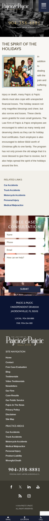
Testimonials (12, 376)
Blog (8, 372)
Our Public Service (15, 400)
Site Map (10, 419)
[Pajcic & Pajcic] (15, 6)
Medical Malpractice (13, 205)
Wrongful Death (13, 460)
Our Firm (10, 391)
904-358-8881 (24, 22)
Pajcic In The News (15, 405)
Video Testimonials (15, 381)
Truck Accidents (12, 190)
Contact (9, 362)
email (8, 519)
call (41, 519)
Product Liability (14, 456)
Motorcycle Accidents (14, 195)
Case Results (12, 395)
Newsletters (11, 386)
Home (8, 358)
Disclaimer (11, 414)
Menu (44, 6)
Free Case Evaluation (16, 367)
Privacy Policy (13, 410)
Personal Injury (11, 200)
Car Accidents (11, 185)
